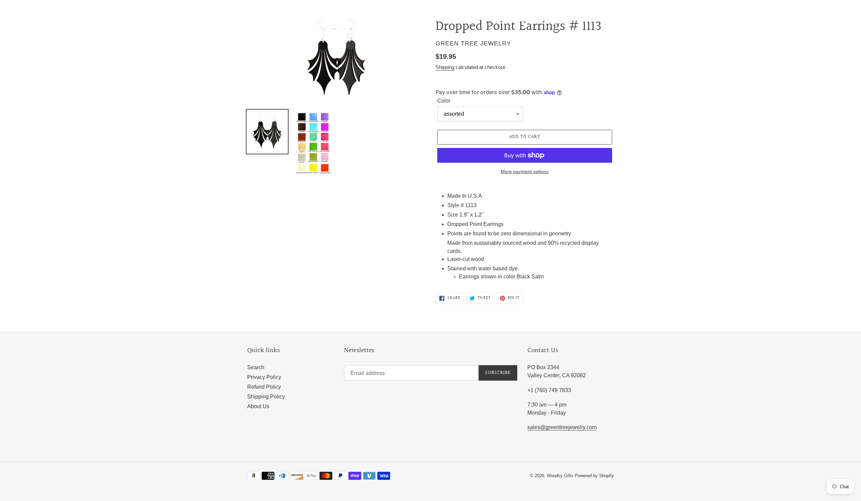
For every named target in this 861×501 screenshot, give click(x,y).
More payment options (525, 171)
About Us (258, 406)
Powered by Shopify (594, 475)
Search (255, 367)
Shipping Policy (266, 396)
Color (443, 101)
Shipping (445, 67)
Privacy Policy (264, 377)
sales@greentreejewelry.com (562, 427)
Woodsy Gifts (561, 475)
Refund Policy (264, 387)
